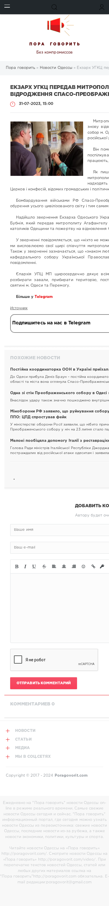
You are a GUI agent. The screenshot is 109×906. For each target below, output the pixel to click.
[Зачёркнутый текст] (44, 566)
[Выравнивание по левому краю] (54, 566)
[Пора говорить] (54, 25)
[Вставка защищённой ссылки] (102, 566)
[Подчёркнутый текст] (34, 566)
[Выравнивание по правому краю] (74, 566)
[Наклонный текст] (25, 566)
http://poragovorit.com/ (24, 853)
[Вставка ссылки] (93, 566)
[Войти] (102, 7)
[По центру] (64, 566)
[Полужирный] (16, 566)
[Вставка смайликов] (84, 566)
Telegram (44, 297)
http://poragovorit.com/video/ (67, 859)
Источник (19, 308)
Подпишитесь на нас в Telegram (51, 323)
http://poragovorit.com (54, 876)
